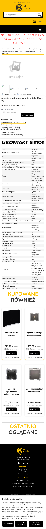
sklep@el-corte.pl (23, 459)
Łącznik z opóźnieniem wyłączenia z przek (11, 391)
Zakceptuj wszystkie (36, 523)
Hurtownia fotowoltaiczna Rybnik (23, 494)
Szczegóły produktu (20, 49)
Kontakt (23, 472)
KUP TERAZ (11, 353)
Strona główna (6, 49)
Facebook (24, 463)
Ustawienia (8, 524)
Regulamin (23, 470)
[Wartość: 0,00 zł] (35, 21)
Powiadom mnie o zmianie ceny (12, 135)
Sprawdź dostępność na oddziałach (13, 122)
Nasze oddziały (23, 474)
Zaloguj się (17, 2)
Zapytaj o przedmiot (8, 132)
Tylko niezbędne (21, 523)
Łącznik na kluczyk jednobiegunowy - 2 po (34, 335)
